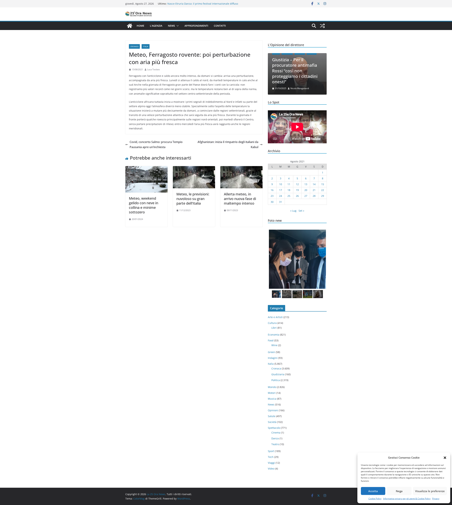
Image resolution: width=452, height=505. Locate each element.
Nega (399, 491)
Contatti (220, 25)
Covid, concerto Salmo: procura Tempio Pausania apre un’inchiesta (156, 144)
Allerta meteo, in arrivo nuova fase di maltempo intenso (240, 199)
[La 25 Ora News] (129, 26)
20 (305, 190)
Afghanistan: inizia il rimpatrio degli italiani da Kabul (228, 144)
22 (322, 190)
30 (272, 202)
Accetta (373, 491)
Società (272, 422)
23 (272, 196)
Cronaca (134, 46)
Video (271, 468)
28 (314, 196)
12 (297, 184)
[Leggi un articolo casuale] (322, 26)
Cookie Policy (374, 498)
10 (280, 184)
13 (305, 184)
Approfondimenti (196, 25)
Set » (301, 210)
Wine (274, 345)
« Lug (293, 210)
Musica (272, 398)
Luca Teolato (153, 69)
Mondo (272, 387)
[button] (445, 457)
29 (322, 196)
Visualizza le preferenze (430, 491)
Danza (275, 438)
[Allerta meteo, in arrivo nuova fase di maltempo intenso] (241, 169)
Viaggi (271, 462)
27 (305, 196)
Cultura (272, 323)
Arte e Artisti (275, 317)
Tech (270, 457)
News (171, 25)
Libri (274, 327)
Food (270, 340)
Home (140, 25)
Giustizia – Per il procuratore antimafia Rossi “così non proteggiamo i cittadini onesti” (294, 71)
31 (280, 202)
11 (288, 184)
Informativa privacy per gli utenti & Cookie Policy (406, 498)
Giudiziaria (277, 374)
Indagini (273, 358)
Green (271, 352)
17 (280, 190)
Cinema (275, 432)
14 (314, 184)
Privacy (435, 498)
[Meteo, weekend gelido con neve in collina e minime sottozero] (146, 169)
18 (288, 190)
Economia (273, 334)
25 (288, 196)
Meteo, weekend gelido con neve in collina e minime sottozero (143, 205)
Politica (275, 380)
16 (272, 190)
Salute (271, 416)
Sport (271, 451)
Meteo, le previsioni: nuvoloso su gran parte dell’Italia (192, 199)
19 (297, 190)
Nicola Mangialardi (299, 88)
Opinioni (273, 410)
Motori (272, 393)
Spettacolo (274, 427)
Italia (145, 46)
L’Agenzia (156, 25)
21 (314, 190)
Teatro (275, 444)
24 (280, 196)
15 (322, 184)
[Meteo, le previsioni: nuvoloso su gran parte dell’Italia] (194, 169)
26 (297, 196)
